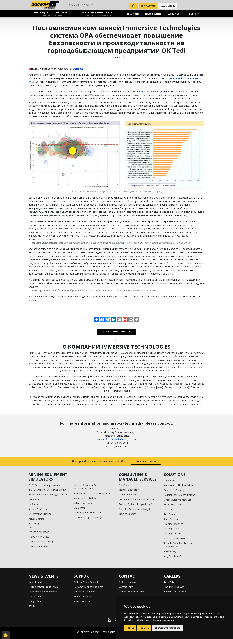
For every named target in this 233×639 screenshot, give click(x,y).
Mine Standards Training (41, 541)
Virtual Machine (36, 518)
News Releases (36, 582)
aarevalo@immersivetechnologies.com (116, 439)
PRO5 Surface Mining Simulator (45, 485)
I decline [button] (144, 627)
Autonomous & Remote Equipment (92, 493)
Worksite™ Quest (39, 536)
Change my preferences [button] (167, 627)
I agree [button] (130, 627)
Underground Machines (40, 513)
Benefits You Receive (175, 591)
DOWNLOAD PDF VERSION (116, 331)
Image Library (36, 601)
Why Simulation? (172, 556)
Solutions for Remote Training (179, 494)
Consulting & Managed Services (99, 13)
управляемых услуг (152, 91)
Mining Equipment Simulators (51, 13)
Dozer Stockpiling (173, 504)
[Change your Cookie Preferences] (6, 635)
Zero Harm (169, 480)
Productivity (170, 551)
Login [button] (171, 5)
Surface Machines (38, 509)
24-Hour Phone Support (86, 582)
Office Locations (127, 582)
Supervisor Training (174, 490)
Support (194, 13)
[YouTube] (109, 620)
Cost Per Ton (171, 518)
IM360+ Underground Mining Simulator (48, 489)
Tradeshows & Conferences (43, 591)
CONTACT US (147, 5)
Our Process (125, 485)
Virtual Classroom (83, 502)
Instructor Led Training (85, 498)
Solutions (133, 13)
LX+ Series (34, 499)
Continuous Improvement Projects (136, 499)
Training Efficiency (173, 523)
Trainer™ (129, 489)
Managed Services (128, 494)
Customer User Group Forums (44, 586)
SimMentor (79, 507)
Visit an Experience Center (132, 591)
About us (173, 13)
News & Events (153, 13)
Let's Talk (169, 582)
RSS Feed (33, 606)
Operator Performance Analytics (135, 509)
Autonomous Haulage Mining (179, 485)
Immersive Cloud (82, 601)
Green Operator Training (176, 538)
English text (78, 68)
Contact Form (126, 586)
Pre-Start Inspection (39, 531)
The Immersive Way (174, 586)
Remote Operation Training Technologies (178, 544)
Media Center (35, 596)
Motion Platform (82, 596)
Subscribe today (146, 461)
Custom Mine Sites (38, 546)
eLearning (34, 523)
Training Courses (127, 513)
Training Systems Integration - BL (136, 504)
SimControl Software (84, 591)
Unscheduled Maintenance (177, 499)
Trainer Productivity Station (88, 512)
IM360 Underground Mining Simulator (48, 494)
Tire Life (168, 509)
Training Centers (172, 528)
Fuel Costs (169, 514)
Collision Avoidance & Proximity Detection (85, 487)
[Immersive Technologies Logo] (44, 5)
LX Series (33, 504)
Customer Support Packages (88, 517)
